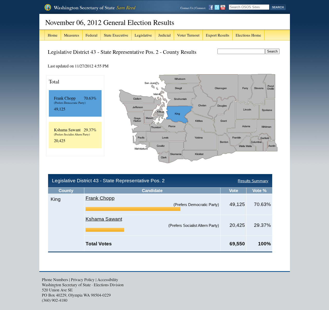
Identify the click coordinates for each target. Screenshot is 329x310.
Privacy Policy (83, 279)
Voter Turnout (188, 35)
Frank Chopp (100, 198)
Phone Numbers (55, 279)
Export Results (217, 35)
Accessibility (107, 279)
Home (53, 35)
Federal (91, 35)
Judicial (164, 35)
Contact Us (186, 8)
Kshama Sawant (104, 219)
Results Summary (253, 181)
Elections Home (248, 35)
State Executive (116, 35)
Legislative (143, 35)
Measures (71, 35)
